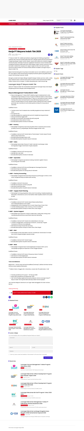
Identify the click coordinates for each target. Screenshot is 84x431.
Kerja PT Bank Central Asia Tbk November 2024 (67, 50)
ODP (25, 309)
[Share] (51, 55)
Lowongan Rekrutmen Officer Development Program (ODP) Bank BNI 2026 (44, 314)
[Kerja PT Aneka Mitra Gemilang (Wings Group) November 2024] (56, 63)
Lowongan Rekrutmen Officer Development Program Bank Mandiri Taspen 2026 (29, 314)
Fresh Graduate (12, 324)
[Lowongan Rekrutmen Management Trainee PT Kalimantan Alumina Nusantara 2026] (31, 321)
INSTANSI (41, 324)
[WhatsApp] (51, 297)
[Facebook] (44, 297)
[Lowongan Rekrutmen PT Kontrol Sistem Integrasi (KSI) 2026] (56, 110)
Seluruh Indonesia (21, 48)
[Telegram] (49, 297)
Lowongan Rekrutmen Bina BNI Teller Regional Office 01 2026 (67, 103)
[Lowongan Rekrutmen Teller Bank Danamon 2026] (56, 78)
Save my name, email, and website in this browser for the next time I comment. (28, 354)
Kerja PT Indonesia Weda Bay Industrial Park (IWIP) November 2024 (67, 37)
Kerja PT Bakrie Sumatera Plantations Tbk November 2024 (66, 44)
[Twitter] (46, 297)
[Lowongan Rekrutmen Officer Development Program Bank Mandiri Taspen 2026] (31, 306)
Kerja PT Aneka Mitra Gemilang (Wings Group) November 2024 (67, 63)
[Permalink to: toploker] (10, 55)
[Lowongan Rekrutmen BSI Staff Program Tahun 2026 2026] (16, 321)
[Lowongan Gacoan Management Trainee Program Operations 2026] (16, 306)
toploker (13, 54)
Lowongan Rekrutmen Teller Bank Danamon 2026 (67, 78)
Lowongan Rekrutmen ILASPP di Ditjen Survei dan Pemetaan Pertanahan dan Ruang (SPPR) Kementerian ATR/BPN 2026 (67, 84)
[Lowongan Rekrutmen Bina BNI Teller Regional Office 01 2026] (56, 103)
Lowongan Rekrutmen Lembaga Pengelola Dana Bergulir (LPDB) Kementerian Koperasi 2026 (45, 328)
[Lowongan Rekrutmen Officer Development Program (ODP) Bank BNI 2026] (46, 306)
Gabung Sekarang (13, 288)
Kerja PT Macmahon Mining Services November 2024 (66, 57)
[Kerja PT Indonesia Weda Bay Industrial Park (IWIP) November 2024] (56, 38)
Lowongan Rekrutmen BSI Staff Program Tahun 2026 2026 (15, 328)
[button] (71, 20)
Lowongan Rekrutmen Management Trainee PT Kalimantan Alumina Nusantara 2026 (29, 328)
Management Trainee (13, 48)
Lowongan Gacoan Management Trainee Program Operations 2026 (15, 314)
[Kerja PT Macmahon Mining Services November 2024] (56, 57)
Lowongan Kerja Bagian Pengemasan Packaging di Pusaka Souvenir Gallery (66, 31)
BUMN (41, 309)
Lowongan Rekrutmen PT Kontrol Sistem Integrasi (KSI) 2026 (67, 109)
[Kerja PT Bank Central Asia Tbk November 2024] (56, 51)
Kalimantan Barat (28, 324)
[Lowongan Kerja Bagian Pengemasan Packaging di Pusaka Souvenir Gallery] (56, 32)
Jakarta (11, 309)
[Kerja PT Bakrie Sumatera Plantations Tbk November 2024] (56, 44)
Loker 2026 (12, 20)
